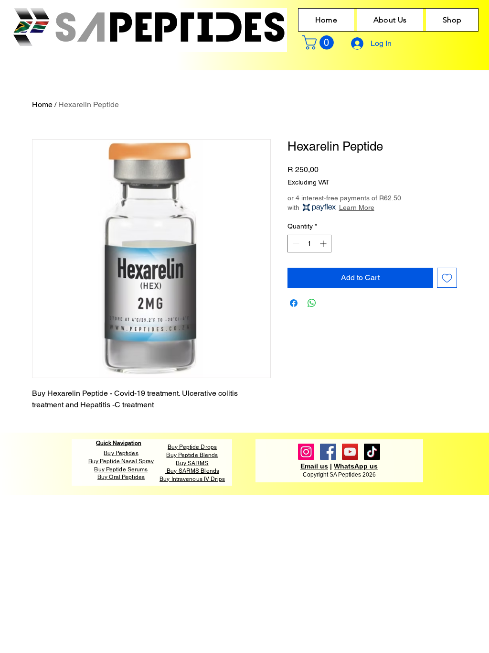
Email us (314, 466)
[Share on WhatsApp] (312, 303)
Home (42, 104)
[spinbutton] (309, 243)
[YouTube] (350, 452)
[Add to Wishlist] (447, 278)
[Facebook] (328, 452)
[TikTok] (372, 452)
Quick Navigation (118, 443)
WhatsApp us (356, 466)
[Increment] (324, 243)
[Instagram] (306, 452)
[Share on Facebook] (293, 303)
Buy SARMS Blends (193, 471)
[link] (319, 42)
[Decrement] (295, 243)
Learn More (356, 207)
